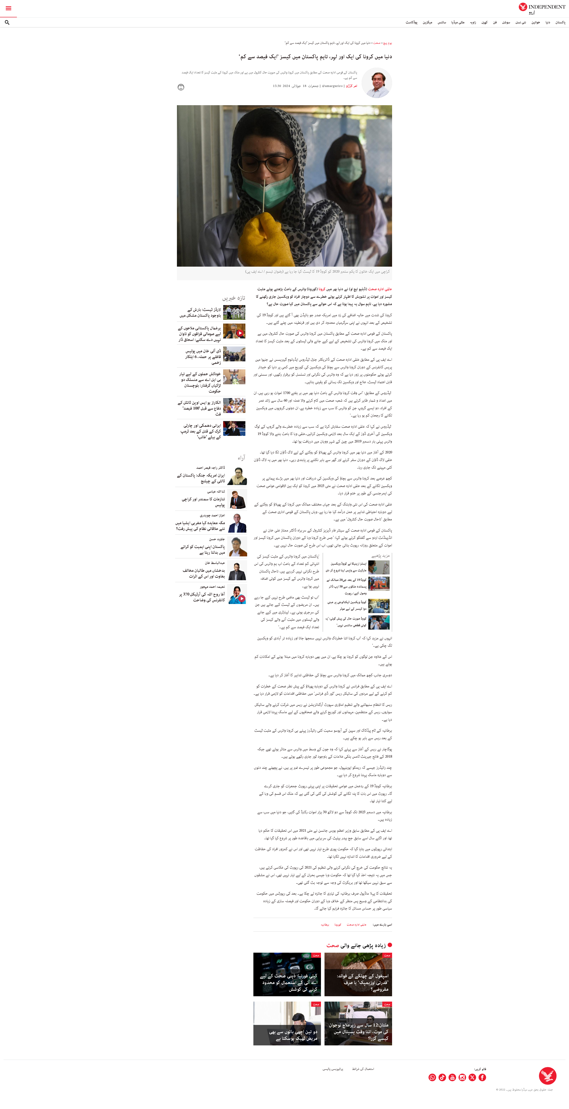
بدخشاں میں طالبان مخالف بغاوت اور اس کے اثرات (204, 574)
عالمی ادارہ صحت (380, 289)
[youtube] (452, 1077)
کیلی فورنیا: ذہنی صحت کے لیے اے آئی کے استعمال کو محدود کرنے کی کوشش (288, 983)
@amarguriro (332, 86)
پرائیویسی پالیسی (333, 1069)
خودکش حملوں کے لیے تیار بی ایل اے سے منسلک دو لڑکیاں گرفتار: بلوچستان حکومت (200, 382)
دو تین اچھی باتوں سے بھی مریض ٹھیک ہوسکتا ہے (293, 1035)
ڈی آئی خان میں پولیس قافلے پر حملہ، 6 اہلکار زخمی (203, 357)
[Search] (7, 22)
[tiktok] (442, 1077)
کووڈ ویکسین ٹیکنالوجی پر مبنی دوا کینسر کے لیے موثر (347, 605)
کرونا (322, 289)
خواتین (535, 22)
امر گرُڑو (351, 86)
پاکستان (560, 22)
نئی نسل (520, 22)
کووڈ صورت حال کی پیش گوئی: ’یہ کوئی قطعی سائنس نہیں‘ (346, 622)
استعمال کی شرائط (363, 1069)
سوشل (506, 22)
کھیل (484, 22)
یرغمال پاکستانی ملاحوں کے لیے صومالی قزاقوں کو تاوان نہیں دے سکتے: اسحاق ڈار (199, 334)
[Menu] (8, 8)
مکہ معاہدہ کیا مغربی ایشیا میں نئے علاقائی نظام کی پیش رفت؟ (200, 526)
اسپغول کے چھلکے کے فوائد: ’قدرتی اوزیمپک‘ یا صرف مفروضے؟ (363, 983)
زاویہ (473, 22)
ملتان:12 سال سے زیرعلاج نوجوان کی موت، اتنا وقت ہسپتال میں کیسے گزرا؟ (359, 1032)
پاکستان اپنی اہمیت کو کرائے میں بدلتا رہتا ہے (202, 550)
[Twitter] (472, 1077)
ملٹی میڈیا (458, 22)
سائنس (442, 22)
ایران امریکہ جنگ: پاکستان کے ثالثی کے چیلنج (201, 478)
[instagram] (462, 1077)
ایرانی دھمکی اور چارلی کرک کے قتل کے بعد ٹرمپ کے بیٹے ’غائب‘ (200, 431)
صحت (377, 42)
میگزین (427, 22)
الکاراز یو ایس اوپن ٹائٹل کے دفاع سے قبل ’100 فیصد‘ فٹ (199, 408)
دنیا (548, 22)
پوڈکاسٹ (411, 22)
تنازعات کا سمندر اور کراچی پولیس (203, 502)
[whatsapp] (432, 1077)
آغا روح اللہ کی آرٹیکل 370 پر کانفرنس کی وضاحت (202, 597)
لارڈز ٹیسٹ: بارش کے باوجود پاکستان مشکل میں (200, 313)
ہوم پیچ (387, 42)
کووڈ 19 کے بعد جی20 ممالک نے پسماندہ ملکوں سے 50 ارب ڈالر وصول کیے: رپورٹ (347, 587)
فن (495, 22)
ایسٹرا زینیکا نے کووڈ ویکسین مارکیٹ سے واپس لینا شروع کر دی (346, 567)
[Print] (181, 87)
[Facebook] (482, 1077)
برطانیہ (325, 925)
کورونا (338, 925)
